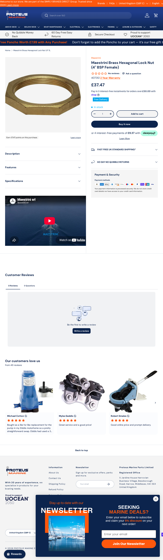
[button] (155, 15)
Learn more (13, 5)
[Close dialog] (156, 499)
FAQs (112, 3)
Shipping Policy (57, 484)
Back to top (81, 450)
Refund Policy (56, 489)
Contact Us (55, 478)
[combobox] (86, 15)
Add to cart (137, 113)
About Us (54, 472)
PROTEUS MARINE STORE (27, 548)
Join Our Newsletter (129, 544)
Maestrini (96, 57)
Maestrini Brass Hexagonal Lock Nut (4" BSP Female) (32, 50)
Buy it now (124, 124)
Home (7, 50)
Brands (101, 3)
